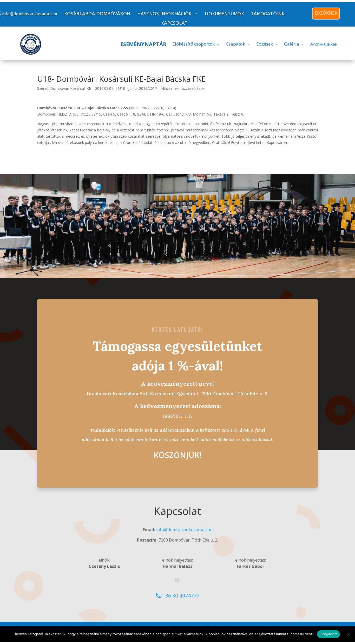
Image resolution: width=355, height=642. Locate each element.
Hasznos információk (164, 14)
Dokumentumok (224, 13)
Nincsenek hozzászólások (183, 88)
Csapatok (235, 44)
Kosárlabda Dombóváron (97, 13)
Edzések (264, 44)
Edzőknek (326, 13)
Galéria (291, 44)
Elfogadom (328, 634)
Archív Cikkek (323, 44)
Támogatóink (268, 13)
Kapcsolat (174, 23)
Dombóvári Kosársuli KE (70, 88)
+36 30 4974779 (180, 595)
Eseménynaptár (143, 44)
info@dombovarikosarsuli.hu (184, 529)
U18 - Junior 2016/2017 (137, 88)
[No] (348, 634)
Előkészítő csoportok (193, 44)
